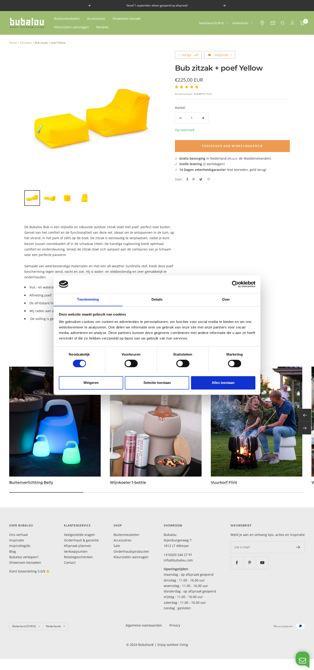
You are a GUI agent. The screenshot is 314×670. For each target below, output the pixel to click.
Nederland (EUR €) (211, 23)
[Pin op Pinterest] (193, 179)
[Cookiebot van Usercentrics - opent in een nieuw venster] (235, 284)
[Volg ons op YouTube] (262, 562)
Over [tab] (226, 299)
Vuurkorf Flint (224, 482)
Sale (117, 545)
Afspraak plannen (77, 545)
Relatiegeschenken (78, 557)
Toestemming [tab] (88, 299)
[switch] (131, 363)
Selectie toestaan (157, 383)
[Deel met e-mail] (208, 179)
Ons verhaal (18, 534)
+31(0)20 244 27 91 (178, 554)
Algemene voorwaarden (144, 625)
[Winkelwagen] (302, 23)
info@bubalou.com (178, 560)
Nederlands (240, 23)
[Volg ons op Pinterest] (249, 562)
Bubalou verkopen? (24, 557)
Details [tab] (157, 299)
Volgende (221, 55)
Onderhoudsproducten (131, 551)
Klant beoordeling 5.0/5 (27, 571)
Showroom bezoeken (25, 562)
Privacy (174, 625)
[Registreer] (298, 547)
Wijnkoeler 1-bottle (128, 482)
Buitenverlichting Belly (31, 482)
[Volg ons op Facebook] (237, 562)
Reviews (102, 27)
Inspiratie (16, 540)
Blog (12, 551)
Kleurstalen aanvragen (71, 27)
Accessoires (96, 18)
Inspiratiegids (19, 545)
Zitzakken (26, 43)
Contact (70, 562)
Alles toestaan (223, 383)
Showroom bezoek (126, 18)
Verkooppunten (76, 551)
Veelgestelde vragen (79, 534)
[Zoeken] (283, 23)
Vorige (186, 55)
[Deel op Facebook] (187, 179)
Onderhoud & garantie (81, 540)
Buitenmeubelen (67, 18)
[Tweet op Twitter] (201, 179)
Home (13, 43)
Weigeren (91, 383)
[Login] (292, 23)
